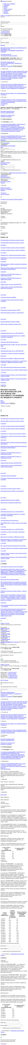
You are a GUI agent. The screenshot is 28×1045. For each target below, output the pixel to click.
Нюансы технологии (20, 138)
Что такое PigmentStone (6, 74)
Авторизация (4, 175)
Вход (2, 400)
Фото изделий (21, 136)
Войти (2, 161)
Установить (3, 1043)
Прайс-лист (12, 138)
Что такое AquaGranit (16, 71)
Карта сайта (4, 794)
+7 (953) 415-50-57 (5, 31)
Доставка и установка (6, 137)
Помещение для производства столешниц (13, 85)
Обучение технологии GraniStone (9, 84)
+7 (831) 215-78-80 (5, 634)
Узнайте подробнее (17, 66)
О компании (7, 10)
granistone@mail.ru (6, 642)
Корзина (4, 1)
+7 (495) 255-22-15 (5, 636)
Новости (6, 6)
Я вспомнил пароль (6, 181)
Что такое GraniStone (6, 71)
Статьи (5, 7)
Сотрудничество (5, 138)
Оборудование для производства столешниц (12, 86)
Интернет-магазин (5, 93)
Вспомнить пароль (5, 162)
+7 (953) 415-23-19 (5, 639)
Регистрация (4, 164)
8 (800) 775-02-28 (5, 15)
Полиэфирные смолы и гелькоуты (9, 75)
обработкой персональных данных (18, 172)
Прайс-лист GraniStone (9, 3)
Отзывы (6, 11)
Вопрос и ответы (8, 9)
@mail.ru (5, 32)
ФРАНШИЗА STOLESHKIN (8, 145)
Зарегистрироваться (5, 174)
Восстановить (4, 180)
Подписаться (4, 144)
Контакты (6, 13)
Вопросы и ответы (18, 78)
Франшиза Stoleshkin (6, 79)
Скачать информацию (11, 88)
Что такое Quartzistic (18, 74)
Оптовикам (6, 5)
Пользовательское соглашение (14, 101)
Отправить (3, 957)
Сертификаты (20, 88)
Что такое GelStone (22, 72)
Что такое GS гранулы (11, 72)
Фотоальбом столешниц (11, 76)
